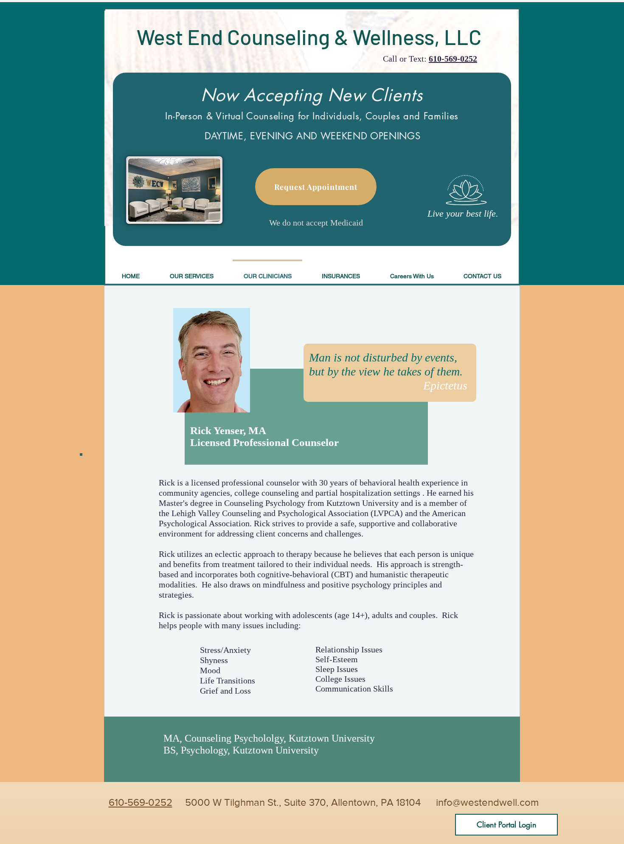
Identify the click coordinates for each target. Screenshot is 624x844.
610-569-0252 (453, 58)
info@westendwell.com (487, 802)
